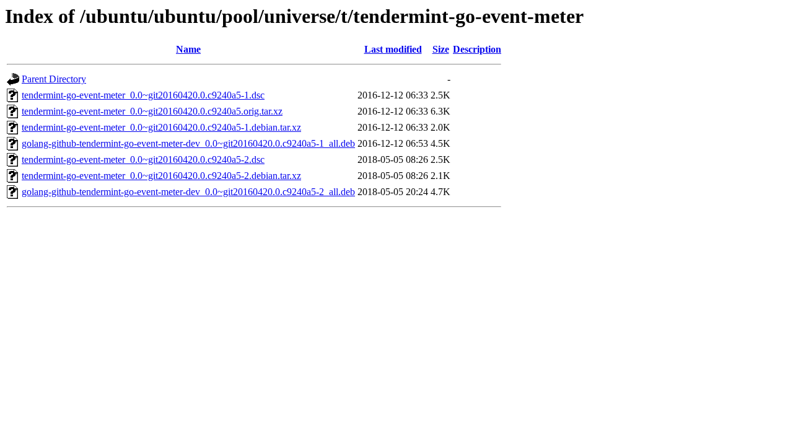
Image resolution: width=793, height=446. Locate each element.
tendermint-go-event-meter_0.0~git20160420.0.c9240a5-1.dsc (143, 95)
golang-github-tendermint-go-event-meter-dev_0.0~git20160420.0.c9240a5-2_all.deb (188, 191)
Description (477, 49)
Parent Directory (54, 79)
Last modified (393, 49)
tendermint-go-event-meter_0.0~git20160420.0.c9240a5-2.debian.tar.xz (161, 175)
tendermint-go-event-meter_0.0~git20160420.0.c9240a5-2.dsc (143, 159)
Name (188, 49)
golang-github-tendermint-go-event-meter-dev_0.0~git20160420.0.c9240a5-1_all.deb (188, 143)
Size (440, 49)
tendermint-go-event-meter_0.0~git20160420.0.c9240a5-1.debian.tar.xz (161, 127)
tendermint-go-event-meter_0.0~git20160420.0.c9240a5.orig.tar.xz (152, 111)
